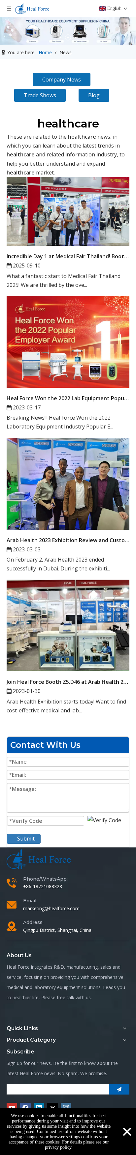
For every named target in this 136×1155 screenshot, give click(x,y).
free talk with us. (74, 997)
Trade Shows (40, 95)
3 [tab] (75, 37)
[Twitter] (52, 1108)
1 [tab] (60, 37)
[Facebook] (25, 1108)
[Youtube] (12, 1108)
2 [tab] (68, 37)
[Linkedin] (39, 1108)
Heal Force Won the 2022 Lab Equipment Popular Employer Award (68, 398)
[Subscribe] (119, 1089)
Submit (26, 838)
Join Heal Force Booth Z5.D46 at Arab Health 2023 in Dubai (68, 681)
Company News (61, 79)
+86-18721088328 (42, 886)
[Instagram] (66, 1108)
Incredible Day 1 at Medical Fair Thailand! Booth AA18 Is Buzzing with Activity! (68, 256)
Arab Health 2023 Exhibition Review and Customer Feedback (68, 540)
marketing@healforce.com (51, 908)
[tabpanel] (68, 31)
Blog (94, 95)
